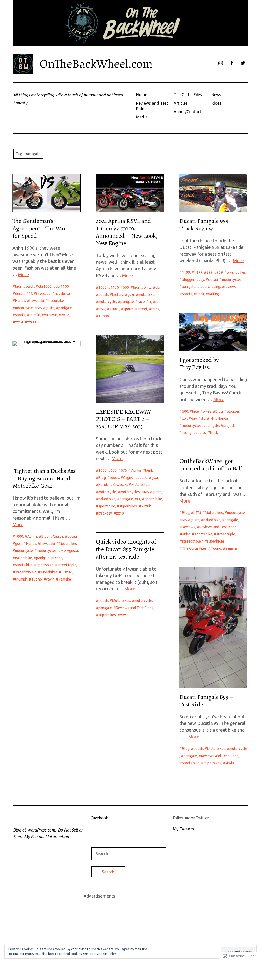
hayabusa (62, 294)
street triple (67, 565)
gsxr (130, 295)
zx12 (65, 315)
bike (18, 286)
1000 (102, 287)
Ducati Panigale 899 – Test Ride (206, 700)
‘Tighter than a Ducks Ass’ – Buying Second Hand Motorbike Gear (44, 478)
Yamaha (65, 579)
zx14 (19, 322)
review (229, 287)
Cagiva (128, 478)
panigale (65, 308)
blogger (188, 280)
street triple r (25, 572)
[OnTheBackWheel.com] (130, 23)
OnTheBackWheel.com (96, 63)
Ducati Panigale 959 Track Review (203, 224)
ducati (20, 294)
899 (209, 272)
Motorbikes (140, 485)
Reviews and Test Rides (152, 106)
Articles (181, 103)
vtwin (50, 579)
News (216, 94)
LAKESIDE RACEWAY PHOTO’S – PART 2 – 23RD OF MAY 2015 (123, 418)
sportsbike (106, 506)
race (141, 302)
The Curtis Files (188, 94)
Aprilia (136, 470)
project (228, 426)
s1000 (114, 309)
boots (114, 478)
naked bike (106, 499)
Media (142, 117)
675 (124, 470)
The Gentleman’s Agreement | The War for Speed (39, 228)
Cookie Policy (106, 953)
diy (203, 418)
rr (150, 302)
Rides (216, 103)
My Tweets (183, 828)
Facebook (99, 818)
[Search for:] (128, 853)
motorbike (56, 301)
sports (20, 315)
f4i (212, 418)
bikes (242, 272)
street (142, 309)
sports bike (153, 499)
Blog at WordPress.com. (34, 830)
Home (141, 94)
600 (185, 411)
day (201, 280)
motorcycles (232, 280)
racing (215, 287)
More (23, 274)
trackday (105, 513)
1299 (198, 272)
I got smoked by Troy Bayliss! (199, 363)
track (155, 309)
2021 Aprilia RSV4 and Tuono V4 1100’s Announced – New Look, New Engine (127, 232)
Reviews (188, 527)
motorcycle (24, 308)
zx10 (120, 513)
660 (126, 287)
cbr (158, 287)
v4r (54, 315)
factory (117, 295)
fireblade (43, 294)
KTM (197, 513)
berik (149, 470)
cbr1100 (62, 286)
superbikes (128, 506)
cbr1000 (44, 286)
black (30, 286)
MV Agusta (45, 308)
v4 (46, 315)
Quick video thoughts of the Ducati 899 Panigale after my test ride (126, 548)
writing (213, 294)
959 (220, 272)
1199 (186, 272)
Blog (219, 411)
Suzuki (34, 315)
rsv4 (101, 309)
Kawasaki (36, 301)
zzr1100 (34, 322)
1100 (115, 287)
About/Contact (187, 111)
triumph (21, 579)
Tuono (103, 316)
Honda (20, 301)
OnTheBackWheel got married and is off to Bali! (211, 464)
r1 (138, 499)
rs (157, 302)
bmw (147, 287)
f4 (30, 294)
